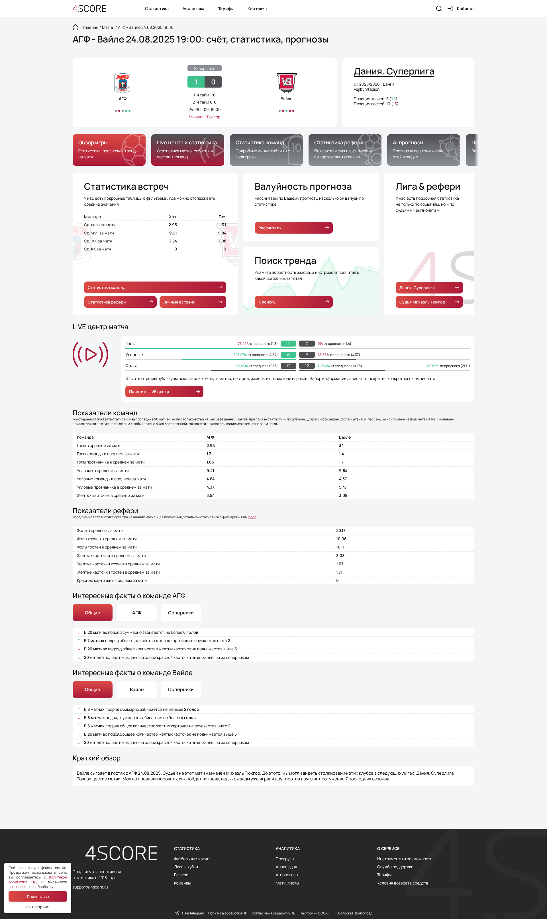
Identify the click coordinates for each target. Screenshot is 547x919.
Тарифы (226, 8)
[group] (109, 150)
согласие (17, 886)
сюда (252, 517)
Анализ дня (286, 866)
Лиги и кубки (186, 866)
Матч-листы (287, 883)
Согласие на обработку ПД (273, 913)
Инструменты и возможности (404, 858)
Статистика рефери (107, 302)
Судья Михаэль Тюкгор (422, 302)
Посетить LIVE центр (149, 391)
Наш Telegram (193, 913)
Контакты (257, 8)
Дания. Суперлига (417, 287)
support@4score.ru (90, 887)
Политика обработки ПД (227, 913)
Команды (182, 883)
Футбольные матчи (191, 858)
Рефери (181, 874)
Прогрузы (285, 858)
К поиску (266, 302)
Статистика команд (107, 287)
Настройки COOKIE (315, 913)
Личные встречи (179, 302)
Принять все (38, 896)
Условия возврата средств (402, 883)
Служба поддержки (395, 866)
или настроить (37, 906)
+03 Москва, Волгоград (353, 913)
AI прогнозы (287, 874)
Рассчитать (269, 227)
